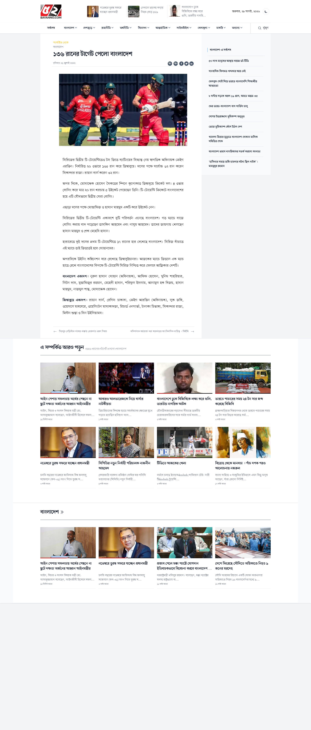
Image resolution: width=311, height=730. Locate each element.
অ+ (176, 64)
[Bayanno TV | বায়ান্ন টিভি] (51, 11)
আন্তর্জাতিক (164, 28)
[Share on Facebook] (181, 63)
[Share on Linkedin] (191, 63)
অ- (170, 64)
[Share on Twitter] (186, 63)
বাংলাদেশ (71, 28)
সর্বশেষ (51, 28)
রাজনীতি (109, 28)
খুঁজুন (266, 28)
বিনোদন (145, 28)
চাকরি (222, 28)
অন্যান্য (238, 28)
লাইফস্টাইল (185, 28)
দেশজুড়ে (90, 28)
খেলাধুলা (205, 28)
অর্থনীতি (127, 28)
